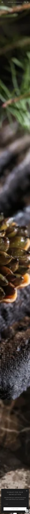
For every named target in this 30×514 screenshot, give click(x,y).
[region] (15, 257)
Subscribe (15, 508)
